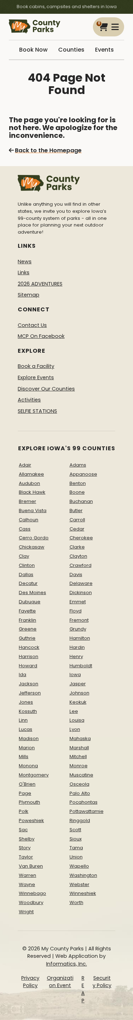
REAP (83, 989)
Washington (83, 875)
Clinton (27, 565)
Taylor (26, 857)
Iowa (75, 674)
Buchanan (81, 501)
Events (104, 50)
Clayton (78, 556)
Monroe (79, 765)
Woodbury (31, 902)
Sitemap (28, 294)
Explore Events (36, 377)
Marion (27, 747)
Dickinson (81, 592)
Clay (24, 556)
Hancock (29, 647)
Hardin (77, 647)
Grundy (78, 629)
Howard (28, 665)
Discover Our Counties (46, 388)
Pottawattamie (87, 811)
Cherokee (81, 537)
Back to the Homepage (48, 150)
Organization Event (60, 981)
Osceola (79, 784)
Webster (79, 884)
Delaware (81, 583)
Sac (23, 829)
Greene (28, 629)
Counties (71, 50)
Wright (26, 911)
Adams (78, 465)
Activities (29, 399)
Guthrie (27, 638)
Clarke (77, 547)
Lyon (75, 729)
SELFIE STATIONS (37, 411)
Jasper (78, 683)
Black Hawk (32, 492)
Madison (29, 738)
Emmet (78, 601)
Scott (75, 829)
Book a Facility (36, 366)
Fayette (27, 611)
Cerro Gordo (34, 537)
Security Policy (102, 981)
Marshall (79, 747)
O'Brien (27, 784)
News (25, 261)
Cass (25, 529)
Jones (26, 702)
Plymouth (29, 802)
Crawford (81, 565)
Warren (27, 875)
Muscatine (81, 775)
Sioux (76, 839)
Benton (78, 483)
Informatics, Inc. (66, 963)
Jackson (28, 683)
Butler (76, 510)
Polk (23, 811)
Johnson (79, 693)
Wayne (27, 884)
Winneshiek (83, 893)
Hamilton (80, 638)
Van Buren (31, 866)
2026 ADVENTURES (40, 283)
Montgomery (34, 775)
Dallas (26, 574)
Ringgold (80, 820)
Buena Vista (32, 510)
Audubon (29, 483)
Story (25, 847)
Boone (77, 492)
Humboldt (81, 665)
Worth (76, 902)
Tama (76, 847)
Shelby (26, 839)
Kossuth (28, 711)
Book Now (33, 50)
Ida (22, 674)
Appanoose (83, 474)
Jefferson (30, 693)
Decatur (28, 583)
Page (25, 793)
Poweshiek (31, 820)
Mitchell (78, 756)
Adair (25, 465)
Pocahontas (84, 802)
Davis (76, 574)
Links (23, 272)
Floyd (76, 611)
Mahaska (80, 738)
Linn (23, 720)
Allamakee (31, 474)
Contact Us (32, 325)
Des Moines (32, 592)
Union (76, 857)
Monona (28, 765)
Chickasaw (31, 547)
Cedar (77, 529)
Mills (23, 756)
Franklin (27, 620)
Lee (74, 711)
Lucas (25, 729)
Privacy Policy (30, 981)
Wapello (79, 866)
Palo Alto (80, 793)
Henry (76, 656)
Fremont (79, 620)
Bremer (27, 501)
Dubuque (29, 601)
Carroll (77, 519)
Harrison (28, 656)
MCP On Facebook (41, 336)
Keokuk (78, 702)
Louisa (77, 720)
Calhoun (28, 519)
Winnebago (32, 893)
